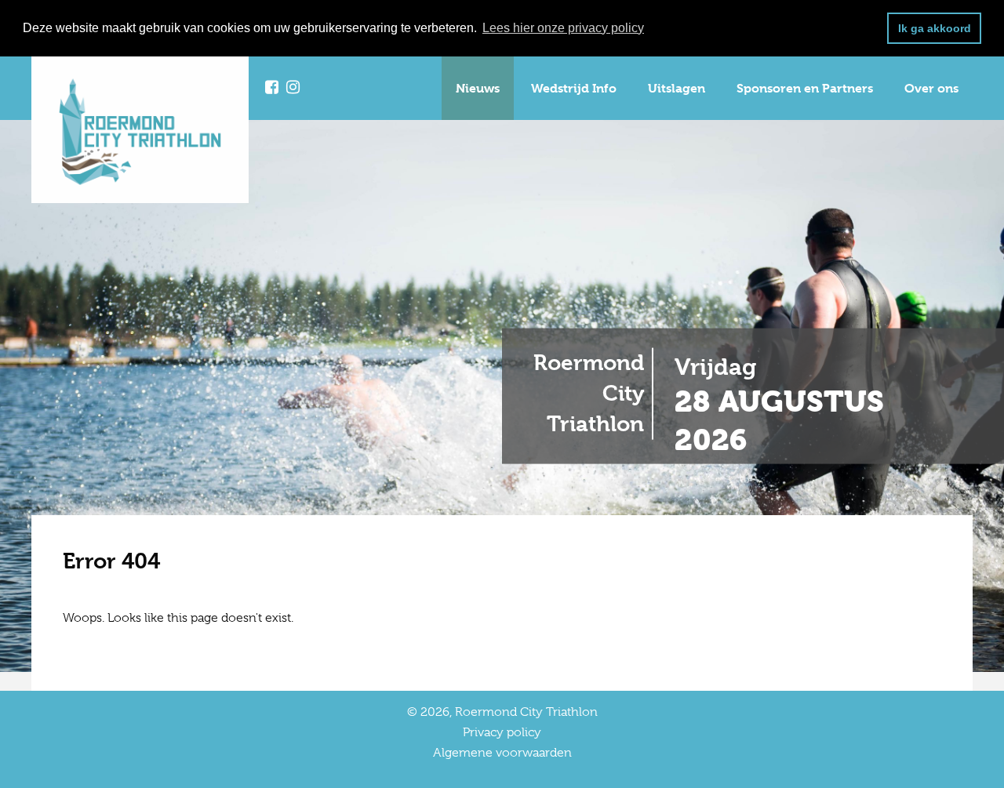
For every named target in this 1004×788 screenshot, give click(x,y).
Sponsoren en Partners (805, 88)
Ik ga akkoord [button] (934, 28)
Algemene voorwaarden (502, 753)
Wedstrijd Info (574, 88)
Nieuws (478, 88)
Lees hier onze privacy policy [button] (563, 27)
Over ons (931, 88)
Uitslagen (676, 88)
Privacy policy (502, 732)
